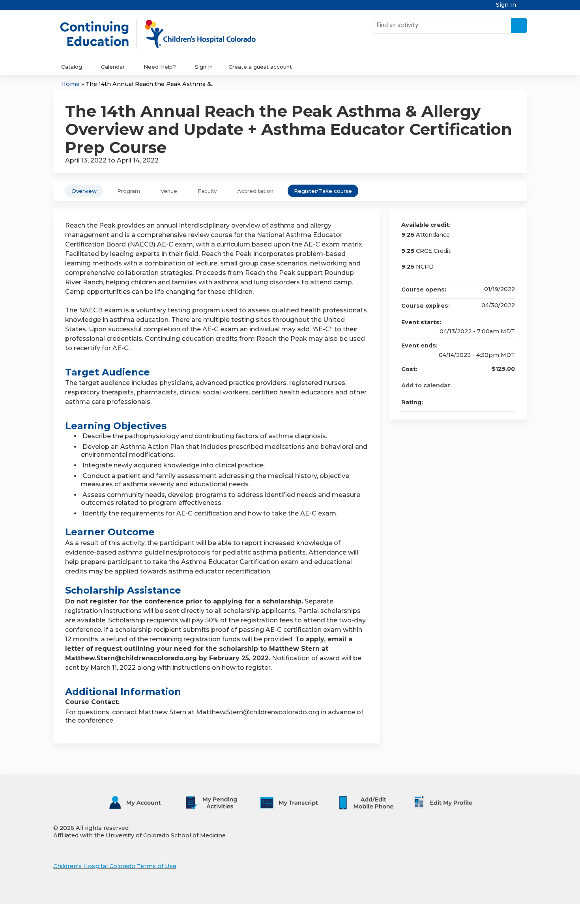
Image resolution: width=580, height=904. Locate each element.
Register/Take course (323, 191)
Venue (169, 191)
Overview (84, 191)
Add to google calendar (478, 385)
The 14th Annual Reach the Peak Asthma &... (150, 84)
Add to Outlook (509, 385)
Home (70, 84)
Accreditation (255, 191)
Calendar (113, 67)
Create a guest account (260, 67)
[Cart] (524, 7)
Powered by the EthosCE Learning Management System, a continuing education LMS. (499, 891)
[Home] (166, 34)
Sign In (506, 5)
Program (128, 191)
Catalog (71, 67)
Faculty (207, 191)
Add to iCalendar (498, 385)
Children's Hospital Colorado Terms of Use (114, 866)
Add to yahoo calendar (488, 385)
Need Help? (160, 67)
